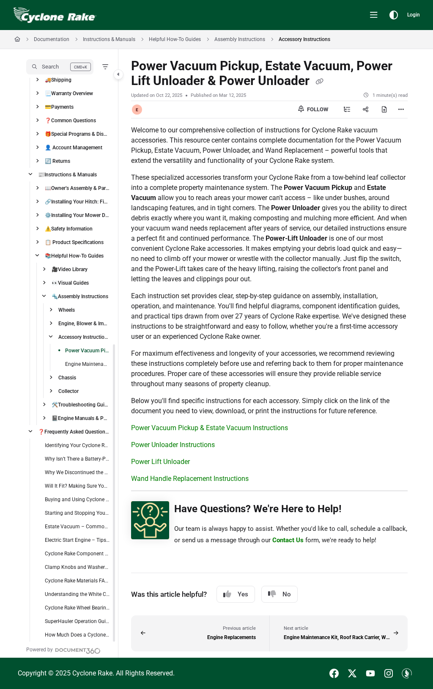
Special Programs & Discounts (77, 134)
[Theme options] (393, 15)
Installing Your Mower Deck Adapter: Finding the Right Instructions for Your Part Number (77, 215)
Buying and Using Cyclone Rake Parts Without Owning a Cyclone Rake (77, 499)
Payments (59, 107)
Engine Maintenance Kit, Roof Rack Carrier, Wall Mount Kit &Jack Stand (87, 364)
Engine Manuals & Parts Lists (81, 418)
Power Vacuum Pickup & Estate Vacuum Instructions (209, 428)
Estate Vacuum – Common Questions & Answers (77, 527)
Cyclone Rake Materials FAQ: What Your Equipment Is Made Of (77, 581)
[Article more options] (401, 109)
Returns (57, 161)
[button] (59, 66)
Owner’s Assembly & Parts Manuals (77, 188)
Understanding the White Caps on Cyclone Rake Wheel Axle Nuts (77, 594)
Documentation (51, 39)
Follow (317, 109)
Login (413, 15)
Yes (243, 594)
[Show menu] (374, 15)
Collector (68, 391)
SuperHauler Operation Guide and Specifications (77, 621)
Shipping (58, 80)
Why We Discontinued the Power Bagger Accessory (77, 472)
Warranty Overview (69, 93)
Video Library (70, 269)
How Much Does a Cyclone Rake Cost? (77, 635)
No (286, 594)
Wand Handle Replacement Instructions (190, 479)
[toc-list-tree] (347, 109)
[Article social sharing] (366, 109)
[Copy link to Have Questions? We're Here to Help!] (355, 509)
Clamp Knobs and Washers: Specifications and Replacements (77, 567)
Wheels (66, 310)
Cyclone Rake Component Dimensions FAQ (77, 554)
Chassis (67, 378)
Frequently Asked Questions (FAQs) (74, 432)
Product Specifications (74, 242)
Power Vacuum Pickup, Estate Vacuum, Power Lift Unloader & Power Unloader (87, 351)
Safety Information (69, 229)
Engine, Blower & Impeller (84, 324)
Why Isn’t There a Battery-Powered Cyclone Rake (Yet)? (77, 459)
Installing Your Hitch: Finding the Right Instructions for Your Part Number (77, 202)
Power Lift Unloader (160, 462)
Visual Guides (70, 283)
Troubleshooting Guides (81, 405)
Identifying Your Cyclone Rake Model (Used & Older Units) (77, 445)
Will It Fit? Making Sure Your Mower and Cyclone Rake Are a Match (77, 486)
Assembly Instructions (239, 39)
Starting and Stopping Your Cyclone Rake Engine (77, 513)
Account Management (73, 148)
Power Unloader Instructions (173, 445)
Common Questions (70, 121)
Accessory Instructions (304, 39)
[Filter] (105, 67)
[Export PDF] (384, 109)
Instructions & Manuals (109, 39)
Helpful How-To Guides (175, 39)
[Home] (55, 15)
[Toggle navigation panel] (118, 74)
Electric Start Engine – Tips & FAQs (77, 540)
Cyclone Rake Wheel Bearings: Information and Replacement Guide (77, 608)
